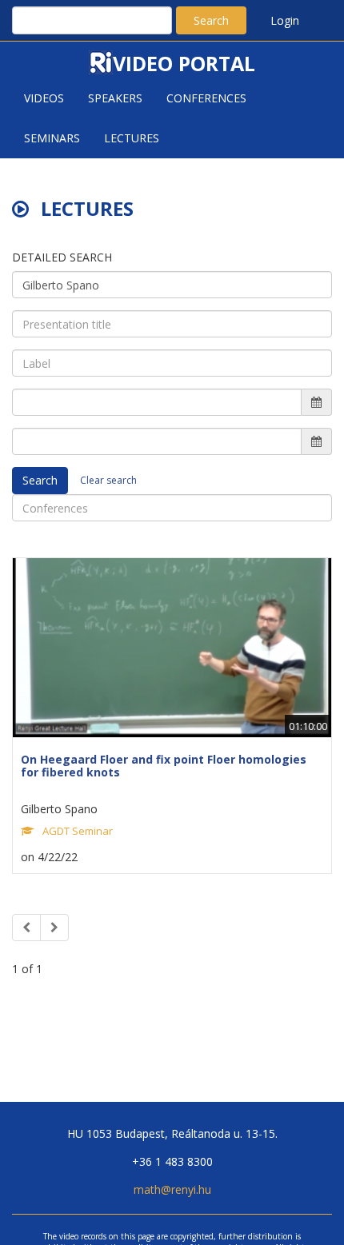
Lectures (131, 138)
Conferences (206, 98)
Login (284, 20)
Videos (44, 98)
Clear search (108, 480)
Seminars (52, 138)
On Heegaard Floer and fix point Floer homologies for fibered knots (163, 765)
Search (211, 20)
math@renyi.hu (172, 1189)
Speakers (115, 98)
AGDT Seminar (77, 831)
